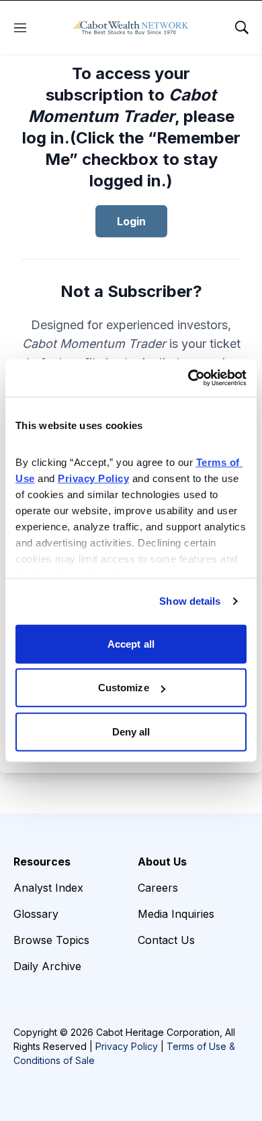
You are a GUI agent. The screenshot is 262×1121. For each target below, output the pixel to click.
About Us (162, 861)
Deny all (131, 731)
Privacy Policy (126, 1046)
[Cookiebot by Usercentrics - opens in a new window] (188, 378)
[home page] (130, 27)
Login (131, 221)
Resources (42, 861)
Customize (123, 687)
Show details (189, 601)
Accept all (131, 643)
